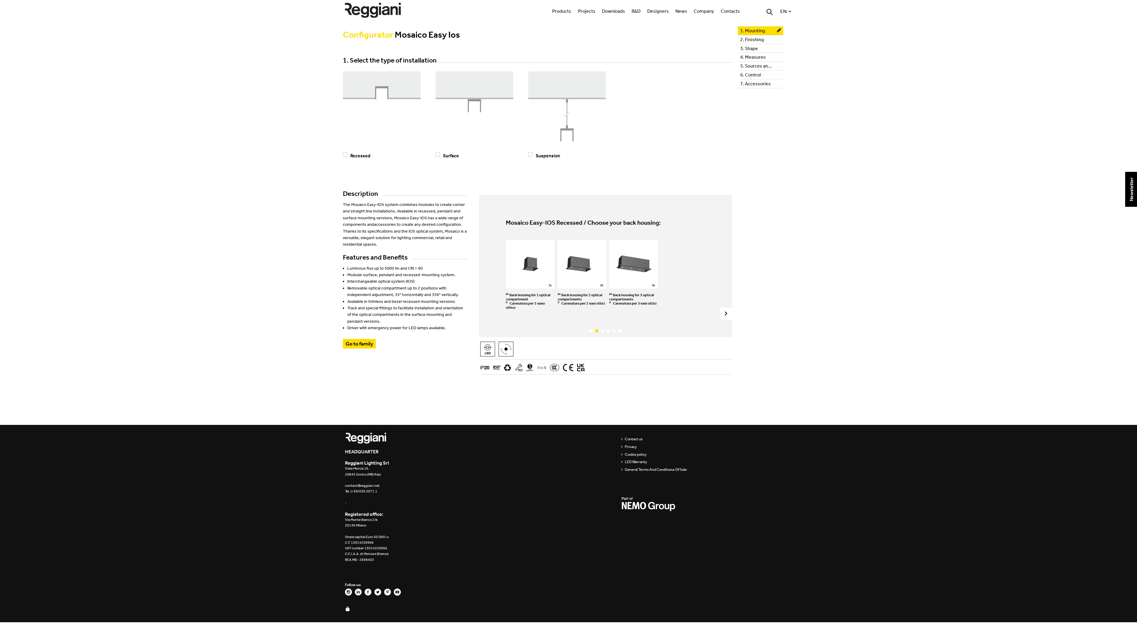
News (681, 11)
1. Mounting (752, 30)
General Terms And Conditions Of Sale (656, 469)
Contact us (634, 439)
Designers (658, 11)
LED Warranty (636, 462)
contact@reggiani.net (362, 485)
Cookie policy (636, 454)
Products (561, 11)
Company (704, 11)
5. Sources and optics (761, 66)
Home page (379, 10)
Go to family (359, 343)
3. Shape (749, 48)
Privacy (631, 446)
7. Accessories (755, 84)
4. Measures (753, 57)
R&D (636, 11)
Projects (586, 11)
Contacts (730, 11)
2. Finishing (752, 39)
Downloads (613, 11)
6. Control (750, 75)
